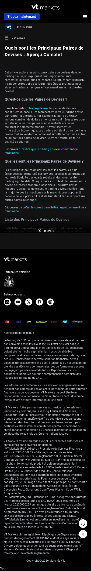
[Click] (7, 302)
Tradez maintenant (21, 16)
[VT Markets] (46, 7)
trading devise (38, 108)
